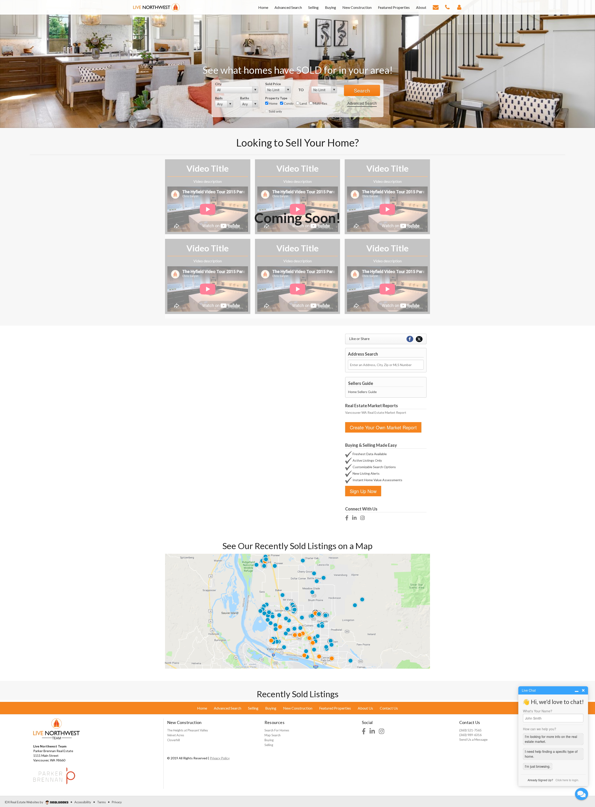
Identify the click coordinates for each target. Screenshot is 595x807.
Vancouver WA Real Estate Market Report (375, 412)
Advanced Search (362, 103)
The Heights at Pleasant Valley (187, 730)
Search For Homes (276, 730)
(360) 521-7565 (470, 730)
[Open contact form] (436, 7)
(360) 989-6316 (470, 735)
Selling (268, 745)
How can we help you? (539, 728)
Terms (101, 802)
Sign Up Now (363, 491)
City (218, 84)
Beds (219, 98)
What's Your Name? (537, 711)
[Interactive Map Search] (297, 610)
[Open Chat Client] (581, 794)
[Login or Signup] (459, 7)
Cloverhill (173, 740)
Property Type (276, 98)
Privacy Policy (220, 758)
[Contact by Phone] (447, 7)
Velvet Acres (175, 735)
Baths (244, 98)
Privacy (117, 802)
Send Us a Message (473, 739)
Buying (269, 740)
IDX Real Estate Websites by (24, 802)
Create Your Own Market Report (383, 427)
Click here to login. (567, 780)
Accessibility (82, 802)
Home (273, 103)
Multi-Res (319, 103)
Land (303, 103)
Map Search (272, 735)
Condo (288, 103)
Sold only (275, 111)
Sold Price (273, 84)
